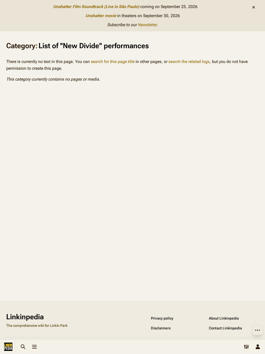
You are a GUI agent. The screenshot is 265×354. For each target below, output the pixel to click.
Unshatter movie (100, 15)
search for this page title (113, 61)
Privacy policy (162, 318)
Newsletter (147, 24)
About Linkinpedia (224, 318)
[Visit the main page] (8, 347)
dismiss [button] (254, 7)
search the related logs (189, 61)
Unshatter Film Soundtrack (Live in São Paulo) (96, 6)
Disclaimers (161, 328)
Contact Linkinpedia (225, 328)
